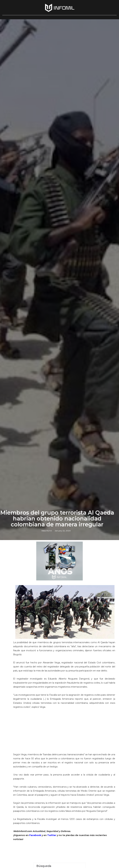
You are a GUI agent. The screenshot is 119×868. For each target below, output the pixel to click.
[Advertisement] (64, 730)
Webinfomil (46, 530)
